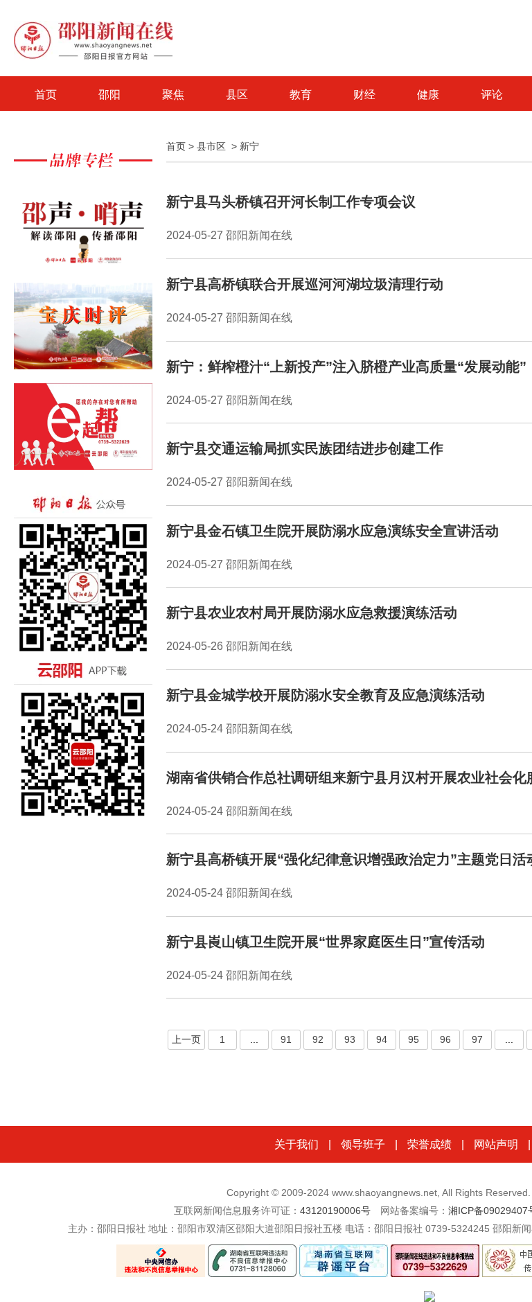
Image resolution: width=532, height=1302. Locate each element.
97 (477, 1039)
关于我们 (296, 1144)
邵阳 (109, 94)
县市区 (211, 146)
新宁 (249, 146)
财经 (364, 94)
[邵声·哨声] (83, 232)
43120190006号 (335, 1210)
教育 (301, 94)
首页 (46, 94)
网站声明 (496, 1144)
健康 (428, 94)
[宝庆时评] (83, 333)
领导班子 (363, 1144)
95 (413, 1039)
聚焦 (173, 94)
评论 (492, 94)
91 (286, 1039)
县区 (237, 94)
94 (381, 1039)
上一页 (186, 1039)
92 (317, 1039)
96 (445, 1039)
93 (349, 1039)
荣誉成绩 (429, 1144)
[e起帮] (83, 433)
